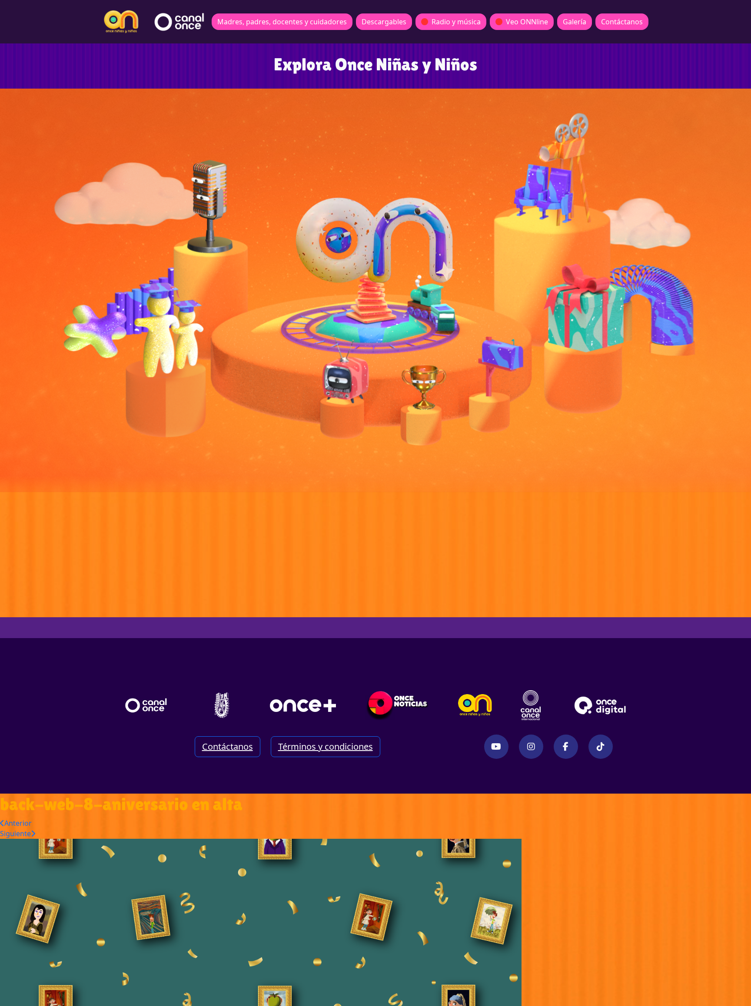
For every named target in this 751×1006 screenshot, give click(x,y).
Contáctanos (622, 21)
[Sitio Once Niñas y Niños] (475, 705)
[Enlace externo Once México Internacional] (531, 705)
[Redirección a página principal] (121, 21)
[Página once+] (302, 705)
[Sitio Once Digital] (601, 705)
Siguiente (15, 833)
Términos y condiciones (325, 746)
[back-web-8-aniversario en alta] (261, 921)
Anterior (18, 823)
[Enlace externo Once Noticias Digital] (397, 705)
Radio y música (456, 21)
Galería (574, 21)
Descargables (384, 21)
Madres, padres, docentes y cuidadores (282, 21)
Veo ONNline (527, 21)
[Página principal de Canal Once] (146, 705)
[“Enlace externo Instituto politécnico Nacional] (222, 705)
